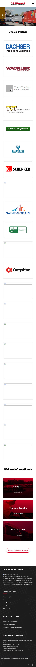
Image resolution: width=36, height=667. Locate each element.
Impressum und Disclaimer (10, 621)
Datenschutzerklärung (9, 624)
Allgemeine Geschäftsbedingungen (12, 627)
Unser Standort (7, 606)
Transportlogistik (7, 597)
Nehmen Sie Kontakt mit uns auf (18, 550)
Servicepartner (7, 600)
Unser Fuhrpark (7, 603)
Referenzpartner (7, 609)
